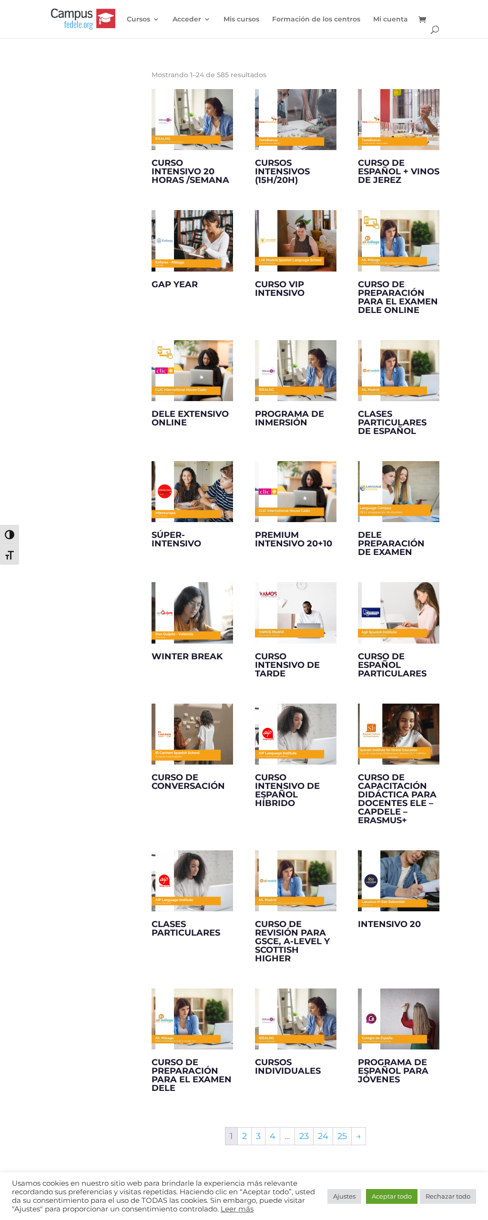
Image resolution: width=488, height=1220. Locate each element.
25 (342, 1136)
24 (323, 1136)
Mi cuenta (390, 19)
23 (304, 1136)
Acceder (187, 19)
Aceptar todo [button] (392, 1196)
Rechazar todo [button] (448, 1196)
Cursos (138, 19)
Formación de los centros (316, 19)
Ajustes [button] (344, 1196)
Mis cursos (241, 19)
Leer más (237, 1209)
